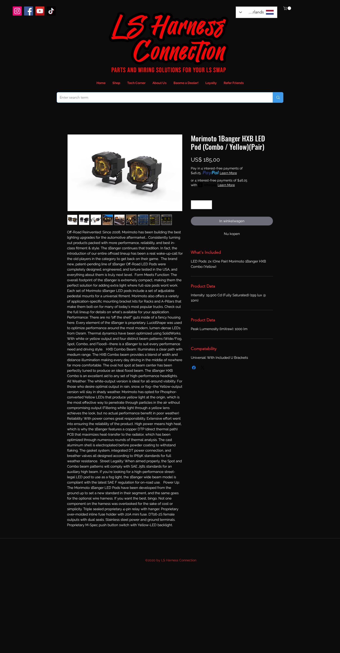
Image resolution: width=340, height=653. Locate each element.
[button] (287, 8)
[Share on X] (202, 367)
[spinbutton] (201, 204)
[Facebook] (28, 11)
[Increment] (208, 204)
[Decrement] (195, 204)
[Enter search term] (278, 97)
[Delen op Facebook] (194, 367)
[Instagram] (17, 11)
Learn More (228, 173)
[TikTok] (51, 11)
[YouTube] (39, 11)
